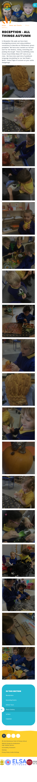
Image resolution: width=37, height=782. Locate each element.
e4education (16, 743)
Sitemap (4, 750)
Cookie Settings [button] (14, 752)
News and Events (15, 25)
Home (4, 25)
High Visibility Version (8, 745)
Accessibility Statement (8, 747)
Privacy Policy (6, 752)
